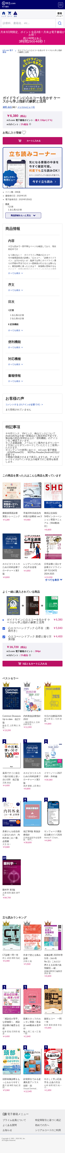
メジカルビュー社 (26, 107)
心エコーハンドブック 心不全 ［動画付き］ (28, 629)
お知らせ (7, 1130)
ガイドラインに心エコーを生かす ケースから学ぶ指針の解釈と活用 (28, 621)
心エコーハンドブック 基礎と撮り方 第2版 (30, 638)
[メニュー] (60, 4)
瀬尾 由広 (7, 107)
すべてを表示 (52, 580)
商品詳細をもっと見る (21, 215)
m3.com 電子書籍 (7, 51)
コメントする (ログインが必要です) (23, 404)
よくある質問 (10, 1125)
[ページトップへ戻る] (60, 1148)
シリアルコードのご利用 (48, 1130)
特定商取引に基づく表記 (48, 1120)
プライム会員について (14, 1120)
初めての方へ (42, 1125)
